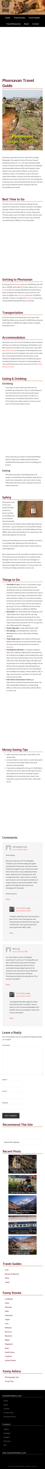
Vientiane (17, 284)
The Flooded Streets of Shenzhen (22, 1192)
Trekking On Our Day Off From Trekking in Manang (22, 1252)
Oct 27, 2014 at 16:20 (20, 849)
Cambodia (9, 1299)
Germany (8, 1307)
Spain (7, 1348)
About (6, 1405)
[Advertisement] (22, 54)
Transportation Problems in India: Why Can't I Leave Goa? (22, 1232)
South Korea (10, 1352)
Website (5, 1103)
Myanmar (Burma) (12, 1274)
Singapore (9, 1344)
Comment (6, 1045)
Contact (6, 1409)
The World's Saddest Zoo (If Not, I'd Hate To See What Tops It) (22, 1171)
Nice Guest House (8, 350)
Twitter (6, 1429)
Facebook (7, 1433)
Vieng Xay (9, 647)
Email (5, 1091)
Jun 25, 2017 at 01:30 (23, 996)
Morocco (8, 1332)
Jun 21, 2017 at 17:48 (20, 951)
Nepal (7, 1340)
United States (10, 1360)
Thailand (8, 1356)
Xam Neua (29, 298)
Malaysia (8, 1327)
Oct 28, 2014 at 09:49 (23, 911)
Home (6, 1401)
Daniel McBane (21, 908)
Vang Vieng (22, 295)
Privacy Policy (8, 1413)
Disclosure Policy (10, 1416)
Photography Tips (12, 1377)
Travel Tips (9, 1381)
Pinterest (7, 1441)
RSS (5, 1445)
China (7, 1278)
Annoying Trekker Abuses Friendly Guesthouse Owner (22, 1211)
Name (5, 1079)
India (7, 1311)
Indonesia (8, 1315)
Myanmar (8, 1336)
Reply (8, 899)
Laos (19, 163)
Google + (7, 1437)
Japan (7, 1282)
